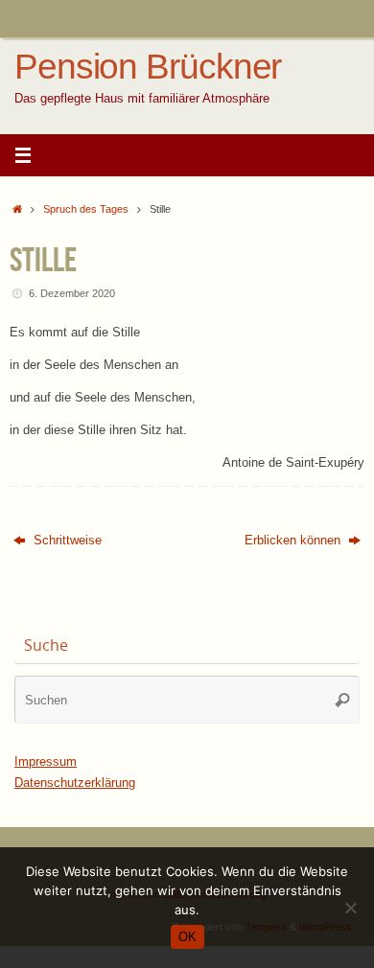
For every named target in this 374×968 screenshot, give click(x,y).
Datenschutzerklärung (74, 783)
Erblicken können (294, 540)
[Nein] (350, 907)
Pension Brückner (147, 67)
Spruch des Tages (86, 209)
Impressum (45, 762)
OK (187, 937)
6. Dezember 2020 (72, 293)
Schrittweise (66, 540)
